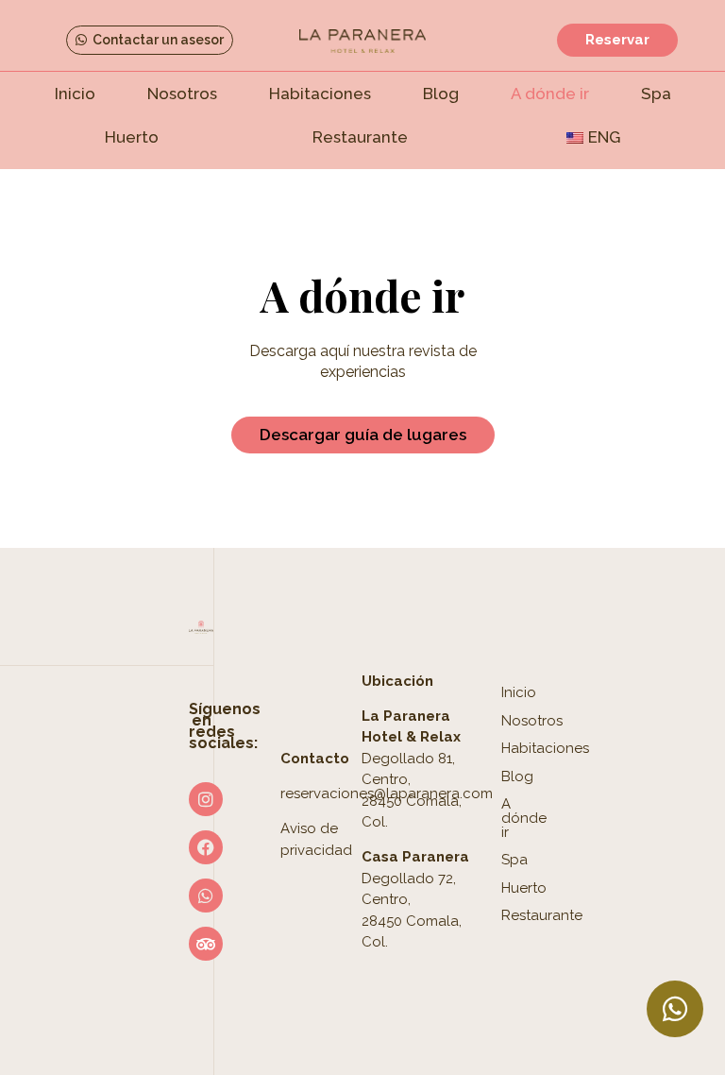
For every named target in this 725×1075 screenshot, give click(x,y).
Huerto (132, 137)
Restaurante (360, 137)
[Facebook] (206, 847)
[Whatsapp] (206, 896)
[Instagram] (206, 799)
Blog (441, 93)
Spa (656, 93)
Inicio (75, 93)
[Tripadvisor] (206, 944)
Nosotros (182, 93)
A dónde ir (550, 93)
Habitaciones (320, 93)
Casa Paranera (415, 856)
